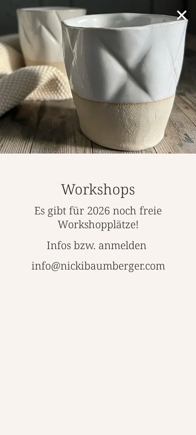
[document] (98, 217)
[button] (181, 15)
